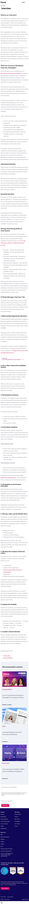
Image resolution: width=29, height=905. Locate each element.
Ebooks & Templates (5, 837)
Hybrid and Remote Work (6, 851)
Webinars (3, 839)
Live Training (17, 823)
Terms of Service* (10, 896)
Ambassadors (17, 821)
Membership (3, 816)
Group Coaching (4, 823)
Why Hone (17, 812)
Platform (2, 814)
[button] (7, 704)
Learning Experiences (5, 821)
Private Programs (4, 819)
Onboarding (6, 656)
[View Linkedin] (15, 895)
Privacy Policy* (3, 896)
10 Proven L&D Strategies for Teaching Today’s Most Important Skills (7, 855)
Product (3, 812)
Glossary (3, 5)
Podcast (2, 841)
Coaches (16, 816)
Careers (16, 826)
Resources (3, 832)
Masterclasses (4, 828)
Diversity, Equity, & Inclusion (6, 848)
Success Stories (18, 814)
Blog (2, 834)
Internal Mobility (8, 658)
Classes (2, 826)
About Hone (17, 819)
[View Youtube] (13, 895)
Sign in (23, 2)
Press (2, 846)
